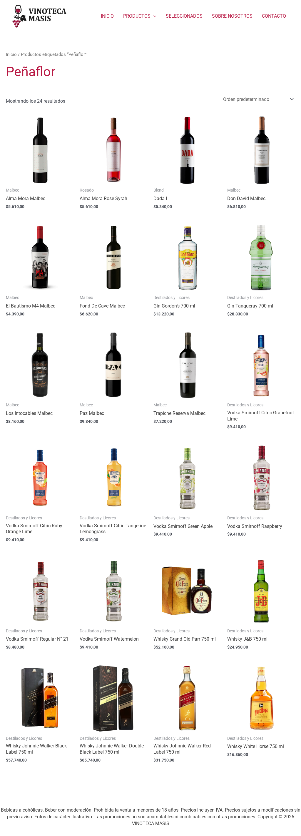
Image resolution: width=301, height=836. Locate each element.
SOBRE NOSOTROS (232, 16)
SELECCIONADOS (184, 16)
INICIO (107, 16)
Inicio (11, 54)
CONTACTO (274, 16)
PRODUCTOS (136, 16)
